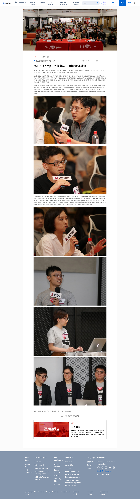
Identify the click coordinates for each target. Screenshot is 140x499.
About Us (68, 462)
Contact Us (69, 465)
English (89, 465)
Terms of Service (76, 493)
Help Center (69, 471)
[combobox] (91, 3)
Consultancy (65, 492)
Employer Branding (41, 468)
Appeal (77, 471)
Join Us (68, 468)
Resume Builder (57, 465)
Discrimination (70, 486)
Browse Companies (58, 471)
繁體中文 (90, 462)
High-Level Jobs (28, 471)
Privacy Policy (90, 493)
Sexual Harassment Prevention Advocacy (72, 476)
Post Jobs (38, 462)
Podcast (57, 484)
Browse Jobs (27, 465)
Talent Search (39, 465)
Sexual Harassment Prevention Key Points (73, 481)
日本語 (89, 468)
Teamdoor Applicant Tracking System (41, 472)
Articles (57, 475)
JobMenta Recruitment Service (42, 478)
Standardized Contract (104, 493)
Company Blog (57, 480)
